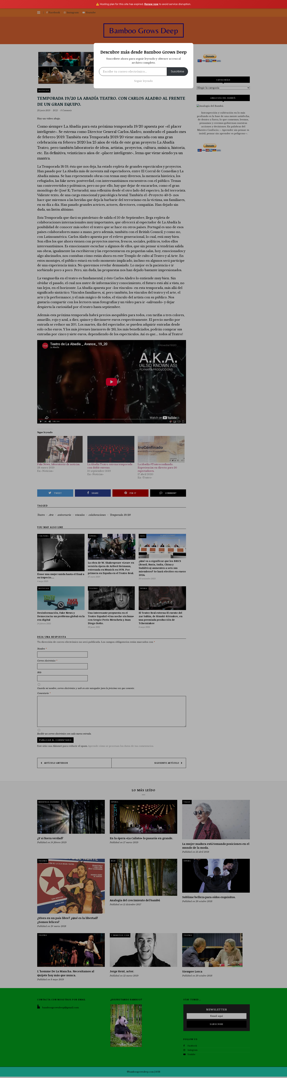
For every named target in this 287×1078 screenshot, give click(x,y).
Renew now (151, 4)
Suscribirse (177, 71)
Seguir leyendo (143, 80)
